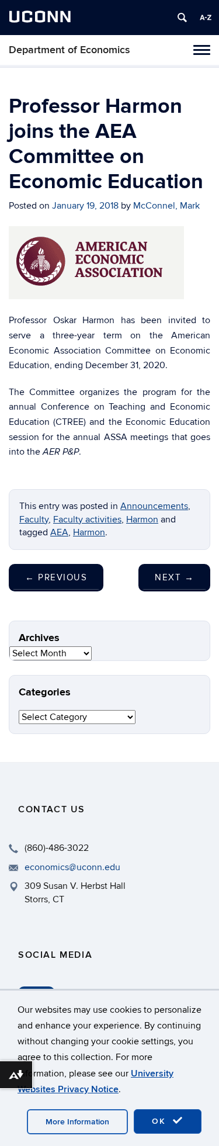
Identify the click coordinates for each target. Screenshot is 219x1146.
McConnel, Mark (166, 206)
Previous (56, 577)
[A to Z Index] (205, 17)
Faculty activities (87, 519)
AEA (59, 532)
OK (160, 1121)
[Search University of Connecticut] (182, 17)
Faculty (33, 519)
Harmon (142, 519)
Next (174, 577)
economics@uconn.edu (72, 867)
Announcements (154, 506)
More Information (77, 1122)
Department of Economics (69, 50)
